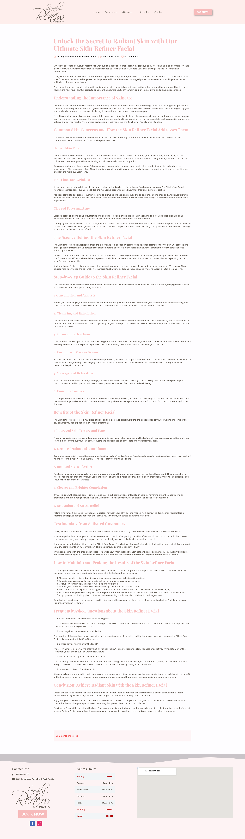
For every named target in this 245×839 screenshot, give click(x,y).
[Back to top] (238, 832)
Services (110, 12)
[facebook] (32, 823)
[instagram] (39, 823)
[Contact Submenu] (165, 12)
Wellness (127, 12)
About (143, 12)
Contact (158, 12)
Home (96, 12)
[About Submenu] (149, 12)
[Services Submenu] (117, 12)
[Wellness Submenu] (134, 12)
